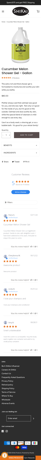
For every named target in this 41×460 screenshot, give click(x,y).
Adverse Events (8, 403)
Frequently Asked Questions (13, 377)
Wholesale (6, 400)
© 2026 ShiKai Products (14, 453)
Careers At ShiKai (9, 370)
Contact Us (6, 373)
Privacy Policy (7, 381)
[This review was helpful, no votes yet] (31, 246)
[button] (20, 458)
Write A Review (20, 192)
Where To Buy (7, 396)
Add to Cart (26, 135)
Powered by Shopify (28, 453)
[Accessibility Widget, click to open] (4, 455)
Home (3, 22)
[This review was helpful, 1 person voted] (31, 350)
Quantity (5, 130)
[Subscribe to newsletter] (33, 418)
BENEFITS (8, 145)
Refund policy (7, 385)
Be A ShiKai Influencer (11, 366)
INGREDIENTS (10, 153)
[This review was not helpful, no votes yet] (35, 246)
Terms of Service (8, 392)
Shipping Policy (8, 388)
